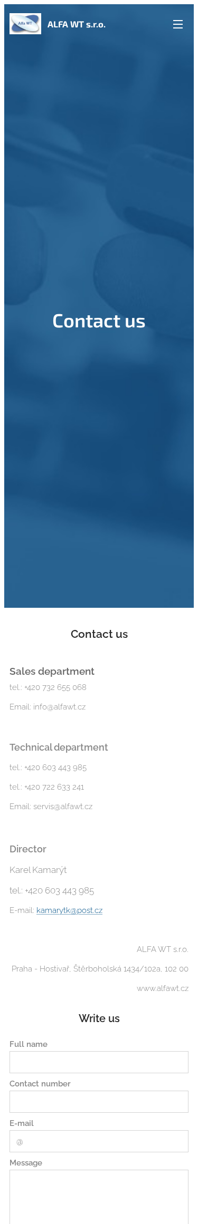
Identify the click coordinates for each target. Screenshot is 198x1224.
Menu (177, 23)
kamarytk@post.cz (69, 910)
